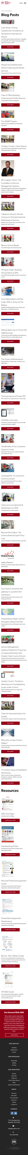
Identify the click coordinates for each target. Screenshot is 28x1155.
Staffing (14, 1063)
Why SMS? (14, 1095)
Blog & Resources (6, 10)
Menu (21, 3)
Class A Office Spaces (14, 1080)
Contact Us (14, 1104)
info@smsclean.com (14, 1128)
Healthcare (14, 1078)
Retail (14, 1082)
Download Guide (10, 820)
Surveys (14, 1052)
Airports (14, 1073)
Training (14, 1065)
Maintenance (14, 1050)
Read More (10, 46)
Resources (14, 1100)
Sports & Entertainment (14, 1085)
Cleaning (14, 1047)
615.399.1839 (14, 1135)
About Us (14, 1093)
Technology (14, 1060)
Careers (14, 1102)
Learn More (14, 1035)
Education (14, 1076)
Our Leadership (14, 1098)
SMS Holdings (15, 1148)
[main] (14, 519)
